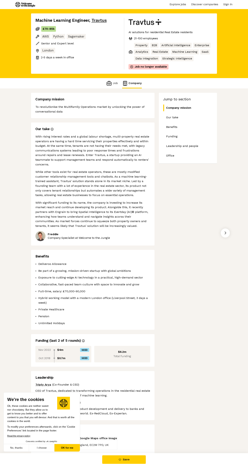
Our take (172, 117)
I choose (42, 447)
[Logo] (25, 4)
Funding (172, 136)
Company (135, 83)
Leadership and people (182, 146)
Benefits (171, 127)
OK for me (67, 447)
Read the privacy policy (18, 436)
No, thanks (16, 447)
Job (115, 83)
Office (170, 155)
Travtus (99, 20)
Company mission (178, 107)
